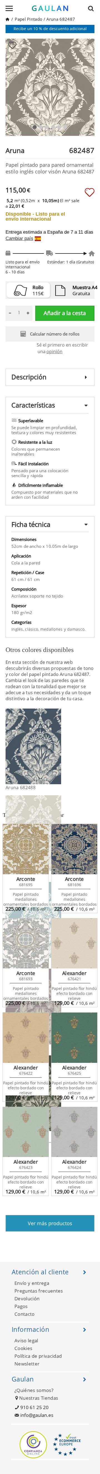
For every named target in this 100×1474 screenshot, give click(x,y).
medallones (52, 629)
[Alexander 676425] (74, 1038)
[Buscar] (92, 8)
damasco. (76, 629)
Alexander (74, 973)
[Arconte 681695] (26, 849)
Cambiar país (19, 238)
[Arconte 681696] (74, 849)
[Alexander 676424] (74, 1132)
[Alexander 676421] (74, 943)
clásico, (32, 629)
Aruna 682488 (21, 787)
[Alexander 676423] (26, 1132)
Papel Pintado (28, 19)
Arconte (25, 879)
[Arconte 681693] (26, 943)
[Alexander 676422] (26, 1038)
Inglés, (18, 629)
